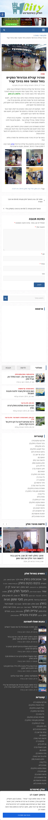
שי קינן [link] (40, 615)
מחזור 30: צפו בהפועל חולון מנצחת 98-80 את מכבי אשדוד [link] (25, 200)
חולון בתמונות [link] (40, 463)
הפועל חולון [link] (21, 591)
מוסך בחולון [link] (35, 604)
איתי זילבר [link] (19, 579)
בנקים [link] (36, 583)
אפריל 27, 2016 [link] (39, 85)
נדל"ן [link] (32, 419)
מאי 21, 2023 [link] (29, 382)
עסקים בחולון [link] (19, 611)
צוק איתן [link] (13, 611)
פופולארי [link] (38, 367)
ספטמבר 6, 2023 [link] (29, 561)
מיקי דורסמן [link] (20, 607)
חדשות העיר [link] (16, 417)
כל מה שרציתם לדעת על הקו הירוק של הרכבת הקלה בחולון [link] (20, 423)
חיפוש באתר (5, 298)
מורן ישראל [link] (37, 607)
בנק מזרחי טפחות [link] (13, 584)
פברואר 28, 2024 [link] (31, 642)
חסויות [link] (42, 471)
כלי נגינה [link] (42, 477)
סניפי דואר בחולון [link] (9, 607)
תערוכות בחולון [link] (15, 615)
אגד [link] (44, 579)
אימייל (42, 264)
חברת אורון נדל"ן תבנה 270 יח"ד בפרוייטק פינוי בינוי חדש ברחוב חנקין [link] (20, 667)
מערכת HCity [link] (28, 85)
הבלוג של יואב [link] (40, 454)
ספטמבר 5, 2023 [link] (31, 661)
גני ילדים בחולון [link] (34, 587)
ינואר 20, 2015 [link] (29, 396)
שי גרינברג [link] (15, 189)
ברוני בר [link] (5, 584)
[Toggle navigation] (43, 30)
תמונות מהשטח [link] (39, 513)
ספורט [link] (43, 74)
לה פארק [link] (17, 595)
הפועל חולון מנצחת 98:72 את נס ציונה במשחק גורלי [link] (23, 208)
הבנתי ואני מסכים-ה (24, 815)
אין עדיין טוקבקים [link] (17, 85)
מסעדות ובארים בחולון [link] (37, 488)
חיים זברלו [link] (38, 596)
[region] (24, 805)
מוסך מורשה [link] (26, 604)
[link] (27, 3)
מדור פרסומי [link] (41, 483)
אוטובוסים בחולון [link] (32, 579)
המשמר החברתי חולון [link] (35, 592)
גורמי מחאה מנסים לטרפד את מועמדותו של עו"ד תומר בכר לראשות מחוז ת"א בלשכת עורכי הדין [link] (20, 686)
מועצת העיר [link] (17, 604)
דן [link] (9, 587)
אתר (43, 274)
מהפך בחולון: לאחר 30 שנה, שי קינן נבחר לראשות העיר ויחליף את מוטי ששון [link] (22, 637)
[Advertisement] (24, 336)
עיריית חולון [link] (31, 611)
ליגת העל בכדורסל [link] (40, 600)
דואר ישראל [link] (15, 587)
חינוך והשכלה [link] (40, 468)
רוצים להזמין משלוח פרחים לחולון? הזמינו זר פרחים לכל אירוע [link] (26, 557)
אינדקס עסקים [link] (30, 374)
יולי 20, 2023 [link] (33, 679)
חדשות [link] (23, 367)
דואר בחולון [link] (25, 587)
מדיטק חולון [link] (28, 599)
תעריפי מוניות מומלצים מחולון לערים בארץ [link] (20, 406)
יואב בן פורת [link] (20, 382)
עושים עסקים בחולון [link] (20, 374)
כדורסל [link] (21, 189)
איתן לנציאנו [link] (11, 580)
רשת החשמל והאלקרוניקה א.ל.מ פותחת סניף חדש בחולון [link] (21, 657)
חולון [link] (10, 591)
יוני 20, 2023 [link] (33, 690)
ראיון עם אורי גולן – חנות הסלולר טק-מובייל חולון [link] (20, 377)
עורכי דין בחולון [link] (40, 499)
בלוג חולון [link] (31, 403)
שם (43, 254)
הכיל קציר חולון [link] (29, 189)
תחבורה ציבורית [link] (28, 615)
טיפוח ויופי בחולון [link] (39, 474)
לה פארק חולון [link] (7, 595)
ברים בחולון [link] (42, 587)
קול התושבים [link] (21, 389)
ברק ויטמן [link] (37, 189)
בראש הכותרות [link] (30, 389)
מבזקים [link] (42, 480)
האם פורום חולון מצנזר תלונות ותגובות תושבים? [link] (20, 392)
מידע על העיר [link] (24, 403)
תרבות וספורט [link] (40, 516)
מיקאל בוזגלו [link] (27, 607)
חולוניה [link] (4, 592)
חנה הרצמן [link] (32, 596)
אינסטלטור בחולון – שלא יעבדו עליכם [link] (24, 676)
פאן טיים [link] (42, 505)
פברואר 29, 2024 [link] (31, 632)
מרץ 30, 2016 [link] (29, 427)
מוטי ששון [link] (17, 599)
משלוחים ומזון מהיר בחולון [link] (36, 491)
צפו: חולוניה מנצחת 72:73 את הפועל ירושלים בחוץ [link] (21, 628)
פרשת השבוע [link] (40, 508)
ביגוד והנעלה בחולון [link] (38, 443)
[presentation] (3, 524)
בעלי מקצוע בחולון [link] (38, 449)
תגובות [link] (8, 367)
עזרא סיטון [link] (42, 611)
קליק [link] (12, 144)
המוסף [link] (42, 457)
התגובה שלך (40, 227)
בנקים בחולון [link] (25, 583)
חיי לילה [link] (42, 466)
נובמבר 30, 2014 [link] (28, 411)
